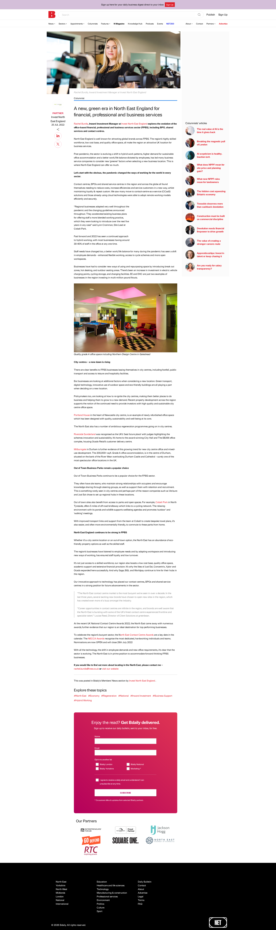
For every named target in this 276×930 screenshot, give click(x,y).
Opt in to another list (103, 759)
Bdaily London (106, 764)
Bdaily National (137, 764)
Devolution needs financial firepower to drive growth (210, 230)
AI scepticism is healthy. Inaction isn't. (209, 155)
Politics (100, 903)
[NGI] (125, 829)
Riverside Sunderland (84, 434)
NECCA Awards (96, 638)
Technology (103, 889)
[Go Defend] (91, 840)
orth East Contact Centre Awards (137, 634)
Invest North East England (58, 119)
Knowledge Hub (135, 23)
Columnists (93, 23)
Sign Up (170, 4)
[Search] (199, 15)
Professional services (107, 896)
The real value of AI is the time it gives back (210, 130)
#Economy (93, 695)
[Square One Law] (125, 840)
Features (105, 23)
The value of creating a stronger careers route (209, 242)
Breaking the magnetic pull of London (211, 143)
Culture (100, 907)
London (60, 896)
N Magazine (119, 23)
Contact (199, 23)
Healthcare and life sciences (110, 885)
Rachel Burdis (81, 123)
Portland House (82, 414)
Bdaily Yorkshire (107, 768)
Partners (210, 23)
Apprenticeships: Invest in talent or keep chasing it (210, 255)
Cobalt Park (162, 502)
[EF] (91, 829)
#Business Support (162, 695)
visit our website (110, 668)
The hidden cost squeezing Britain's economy (211, 193)
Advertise (223, 23)
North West (61, 889)
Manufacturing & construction (112, 892)
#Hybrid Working (83, 700)
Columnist (79, 98)
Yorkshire (60, 885)
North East (61, 881)
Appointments (76, 23)
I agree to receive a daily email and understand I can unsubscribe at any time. (122, 782)
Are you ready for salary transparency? (209, 267)
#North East (80, 695)
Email (97, 748)
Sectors (62, 23)
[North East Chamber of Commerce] (160, 840)
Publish (210, 14)
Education (102, 881)
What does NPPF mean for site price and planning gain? (210, 168)
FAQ (140, 903)
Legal (140, 896)
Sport (99, 911)
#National (123, 695)
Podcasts (150, 23)
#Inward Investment (140, 695)
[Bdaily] (52, 14)
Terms (141, 900)
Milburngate (80, 449)
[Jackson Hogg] (160, 829)
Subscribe (125, 792)
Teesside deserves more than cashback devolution (210, 205)
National (60, 900)
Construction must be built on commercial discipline (211, 217)
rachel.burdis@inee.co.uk (86, 668)
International (62, 903)
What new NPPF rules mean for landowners (208, 180)
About (188, 23)
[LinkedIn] (57, 135)
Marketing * (136, 768)
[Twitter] (57, 144)
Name (97, 736)
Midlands (60, 892)
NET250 (170, 23)
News (50, 23)
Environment (103, 900)
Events (160, 23)
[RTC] (91, 850)
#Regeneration (109, 695)
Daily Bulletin (144, 881)
